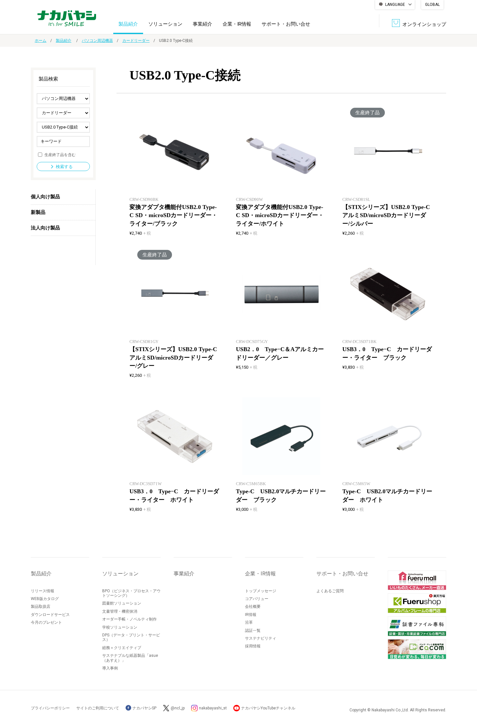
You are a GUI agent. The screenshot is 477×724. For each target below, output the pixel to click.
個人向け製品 (45, 196)
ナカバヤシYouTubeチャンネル (268, 708)
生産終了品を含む (60, 154)
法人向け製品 (45, 227)
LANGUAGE (395, 4)
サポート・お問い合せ (286, 24)
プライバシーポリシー (50, 708)
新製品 (38, 212)
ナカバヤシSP (143, 708)
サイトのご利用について (97, 708)
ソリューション (165, 24)
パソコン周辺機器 (97, 40)
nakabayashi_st (213, 708)
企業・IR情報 (237, 24)
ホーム (40, 40)
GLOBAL (432, 4)
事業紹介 (202, 24)
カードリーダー (136, 40)
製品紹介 (128, 24)
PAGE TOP (465, 693)
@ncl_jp (178, 708)
